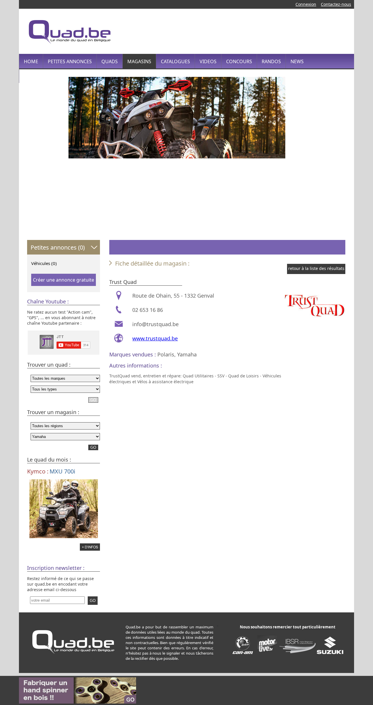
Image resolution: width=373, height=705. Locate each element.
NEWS (297, 61)
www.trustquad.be (155, 338)
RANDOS (271, 61)
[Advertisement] (240, 30)
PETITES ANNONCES (70, 61)
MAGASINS (139, 61)
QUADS (109, 61)
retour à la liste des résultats (316, 268)
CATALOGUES (175, 61)
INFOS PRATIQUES (44, 76)
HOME (31, 61)
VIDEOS (208, 61)
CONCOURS (239, 61)
